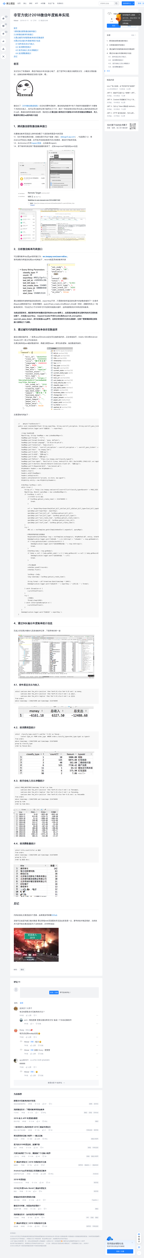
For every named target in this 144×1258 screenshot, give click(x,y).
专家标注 (60, 3)
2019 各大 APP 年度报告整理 (25, 1118)
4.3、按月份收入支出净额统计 (119, 63)
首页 (19, 3)
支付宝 (96, 1104)
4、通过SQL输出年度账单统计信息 (119, 53)
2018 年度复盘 (20, 1179)
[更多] (139, 1253)
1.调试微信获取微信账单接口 (25, 31)
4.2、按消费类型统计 (115, 60)
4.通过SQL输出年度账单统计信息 (27, 41)
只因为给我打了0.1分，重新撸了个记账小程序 (32, 1153)
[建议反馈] (139, 1247)
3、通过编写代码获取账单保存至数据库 (121, 49)
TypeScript (95, 1200)
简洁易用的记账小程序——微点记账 (28, 1136)
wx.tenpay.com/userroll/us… (55, 256)
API (88, 1217)
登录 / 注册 (54, 992)
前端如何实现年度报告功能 (24, 1197)
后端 (90, 1112)
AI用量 (43, 3)
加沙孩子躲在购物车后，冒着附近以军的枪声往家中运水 (27, 1243)
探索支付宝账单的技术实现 (24, 1101)
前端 (89, 1147)
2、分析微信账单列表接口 (116, 45)
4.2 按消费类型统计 (23, 47)
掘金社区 (95, 1165)
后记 (15, 56)
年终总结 (89, 1130)
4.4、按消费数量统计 (116, 67)
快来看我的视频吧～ (95, 1236)
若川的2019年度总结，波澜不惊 (27, 1144)
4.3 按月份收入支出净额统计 (27, 50)
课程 (30, 3)
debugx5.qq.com (68, 137)
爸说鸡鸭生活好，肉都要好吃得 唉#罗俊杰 (55, 1239)
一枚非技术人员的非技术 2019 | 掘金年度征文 (32, 1127)
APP (36, 3)
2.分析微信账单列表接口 (23, 34)
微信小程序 (94, 1139)
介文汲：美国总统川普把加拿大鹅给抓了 (58, 1243)
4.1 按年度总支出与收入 (25, 44)
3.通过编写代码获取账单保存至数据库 (29, 37)
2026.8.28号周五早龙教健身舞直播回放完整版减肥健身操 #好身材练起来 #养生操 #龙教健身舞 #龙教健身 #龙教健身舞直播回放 (48, 1236)
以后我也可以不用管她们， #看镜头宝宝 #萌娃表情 (25, 1239)
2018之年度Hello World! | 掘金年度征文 (30, 1188)
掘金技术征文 (88, 1165)
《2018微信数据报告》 (30, 106)
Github (54, 915)
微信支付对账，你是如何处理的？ (27, 1206)
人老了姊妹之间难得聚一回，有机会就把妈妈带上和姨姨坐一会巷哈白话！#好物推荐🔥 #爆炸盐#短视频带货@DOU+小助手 (47, 1241)
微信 (85, 1112)
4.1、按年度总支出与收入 (117, 57)
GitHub (96, 1112)
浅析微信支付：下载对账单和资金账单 (29, 1109)
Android (95, 1174)
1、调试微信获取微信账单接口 (117, 41)
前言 (15, 28)
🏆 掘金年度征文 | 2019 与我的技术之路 (30, 1223)
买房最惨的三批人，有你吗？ (80, 1243)
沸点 (24, 3)
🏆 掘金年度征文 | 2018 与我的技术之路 (30, 1162)
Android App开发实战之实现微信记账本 (30, 1171)
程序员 (96, 1130)
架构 (90, 1104)
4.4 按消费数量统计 (23, 53)
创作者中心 (127, 3)
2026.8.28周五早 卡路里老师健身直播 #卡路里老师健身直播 (28, 1246)
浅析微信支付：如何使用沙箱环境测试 (29, 1214)
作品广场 (51, 3)
